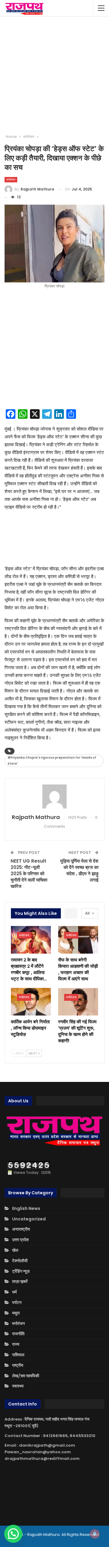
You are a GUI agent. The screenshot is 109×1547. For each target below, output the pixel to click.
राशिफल (18, 1355)
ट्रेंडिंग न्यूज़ (21, 1271)
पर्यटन (16, 1302)
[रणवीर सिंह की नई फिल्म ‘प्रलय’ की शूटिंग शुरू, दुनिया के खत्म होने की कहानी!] (78, 1002)
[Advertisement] (54, 75)
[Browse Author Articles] (54, 796)
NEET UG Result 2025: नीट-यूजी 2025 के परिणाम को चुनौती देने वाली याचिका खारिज (29, 873)
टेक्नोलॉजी (20, 1261)
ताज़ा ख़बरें (20, 1281)
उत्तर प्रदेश (20, 1240)
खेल (15, 1250)
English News (26, 1208)
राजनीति (18, 1334)
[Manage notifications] (95, 1534)
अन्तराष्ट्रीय (21, 1229)
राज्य (15, 1344)
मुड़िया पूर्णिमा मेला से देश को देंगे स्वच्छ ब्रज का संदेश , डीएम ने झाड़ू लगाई (79, 870)
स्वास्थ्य (18, 1386)
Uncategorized (29, 1219)
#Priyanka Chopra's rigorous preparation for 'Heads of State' (52, 760)
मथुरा (16, 1313)
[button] (13, 1534)
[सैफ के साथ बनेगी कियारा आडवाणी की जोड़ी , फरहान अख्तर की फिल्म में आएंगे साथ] (78, 940)
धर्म (14, 1292)
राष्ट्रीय (17, 1365)
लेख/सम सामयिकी (25, 1376)
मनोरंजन (10, 179)
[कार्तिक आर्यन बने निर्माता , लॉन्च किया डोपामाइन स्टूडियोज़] (31, 1002)
